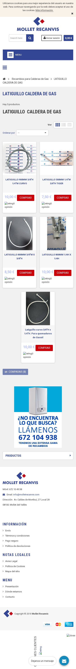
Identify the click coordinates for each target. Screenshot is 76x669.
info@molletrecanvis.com (26, 494)
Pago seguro (11, 540)
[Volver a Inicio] (4, 79)
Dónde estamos (13, 591)
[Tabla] (69, 125)
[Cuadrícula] (57, 125)
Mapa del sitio (12, 571)
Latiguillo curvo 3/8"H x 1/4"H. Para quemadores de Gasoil (38, 333)
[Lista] (64, 125)
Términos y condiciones (17, 535)
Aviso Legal (11, 561)
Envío (8, 530)
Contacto (10, 597)
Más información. (44, 10)
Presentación (12, 586)
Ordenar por (9, 132)
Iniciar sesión (53, 38)
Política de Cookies (15, 566)
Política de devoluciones (17, 546)
